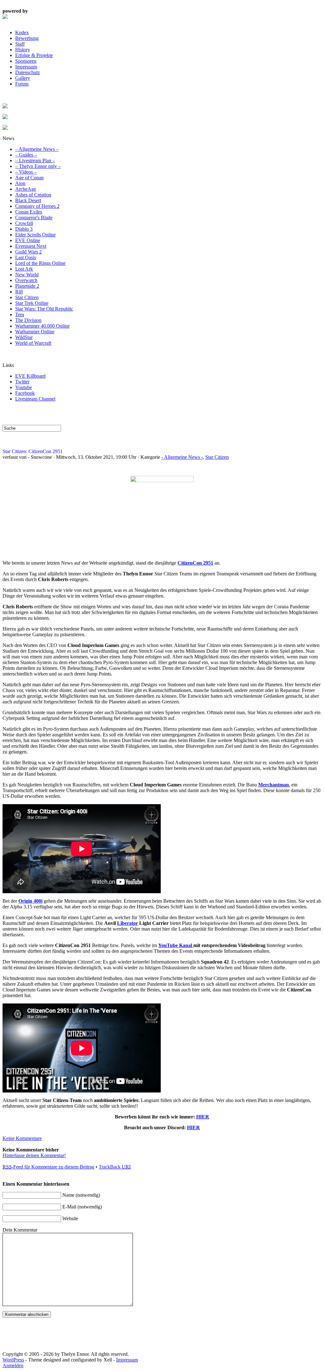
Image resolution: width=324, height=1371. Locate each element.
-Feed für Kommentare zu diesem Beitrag (48, 1166)
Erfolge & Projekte (34, 55)
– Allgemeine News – (37, 149)
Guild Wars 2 (28, 251)
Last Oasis (25, 257)
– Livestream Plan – (35, 160)
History (22, 49)
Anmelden (13, 1365)
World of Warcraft (33, 343)
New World (27, 274)
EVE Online (27, 240)
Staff (20, 44)
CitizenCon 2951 (195, 563)
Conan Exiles (28, 212)
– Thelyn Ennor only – (38, 166)
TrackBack (115, 1166)
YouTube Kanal (175, 945)
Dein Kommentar (20, 1230)
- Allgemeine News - (182, 457)
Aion (20, 183)
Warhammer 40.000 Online (42, 326)
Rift (19, 291)
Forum (21, 83)
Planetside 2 (27, 286)
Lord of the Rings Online (40, 263)
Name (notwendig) (81, 1195)
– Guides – (26, 154)
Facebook (25, 393)
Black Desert (28, 200)
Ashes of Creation (33, 194)
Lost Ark (24, 269)
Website (70, 1218)
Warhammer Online (34, 331)
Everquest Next (30, 246)
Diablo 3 (24, 229)
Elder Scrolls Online (35, 234)
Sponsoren (25, 61)
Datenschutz (27, 72)
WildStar (24, 337)
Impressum (26, 66)
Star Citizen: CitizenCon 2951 (33, 451)
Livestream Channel (35, 398)
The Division (28, 320)
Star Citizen (27, 297)
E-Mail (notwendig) (82, 1206)
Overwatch (26, 280)
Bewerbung (27, 38)
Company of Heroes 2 (37, 206)
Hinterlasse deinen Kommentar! (34, 1155)
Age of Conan (29, 177)
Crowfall (24, 223)
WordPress (13, 1359)
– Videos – (26, 172)
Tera (19, 314)
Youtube (23, 387)
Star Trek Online (31, 303)
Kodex (22, 32)
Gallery (22, 78)
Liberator (127, 923)
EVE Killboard (30, 376)
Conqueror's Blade (34, 217)
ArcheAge (25, 189)
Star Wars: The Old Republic (44, 308)
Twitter (22, 381)
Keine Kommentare (22, 1138)
